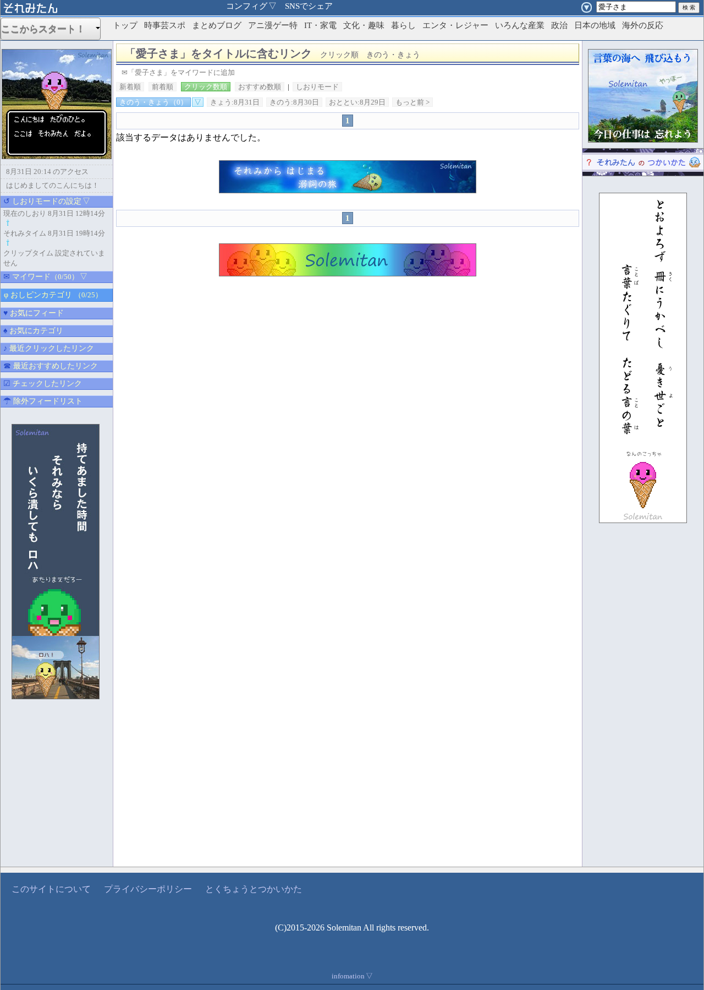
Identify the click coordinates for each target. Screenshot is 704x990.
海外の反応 (642, 25)
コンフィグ (251, 6)
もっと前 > (412, 102)
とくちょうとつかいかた (253, 889)
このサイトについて (51, 889)
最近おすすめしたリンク (50, 366)
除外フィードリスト (42, 401)
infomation (352, 976)
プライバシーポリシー (148, 889)
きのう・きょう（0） (153, 102)
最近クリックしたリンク (48, 348)
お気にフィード (33, 313)
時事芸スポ (164, 25)
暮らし (403, 25)
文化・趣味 (363, 25)
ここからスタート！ (48, 29)
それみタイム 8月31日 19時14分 (54, 233)
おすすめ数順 (259, 87)
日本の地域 (594, 25)
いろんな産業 (519, 25)
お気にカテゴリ (33, 331)
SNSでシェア (309, 6)
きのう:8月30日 (294, 102)
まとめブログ (216, 25)
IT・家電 (320, 25)
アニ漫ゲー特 (273, 25)
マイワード (45, 277)
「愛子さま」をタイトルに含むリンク (272, 53)
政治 (559, 25)
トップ (125, 25)
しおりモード (317, 87)
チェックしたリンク (42, 383)
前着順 (162, 87)
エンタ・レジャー (455, 25)
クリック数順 (205, 87)
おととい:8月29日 (357, 102)
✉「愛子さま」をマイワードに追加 (178, 72)
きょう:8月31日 (235, 102)
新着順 (130, 87)
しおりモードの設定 (46, 201)
